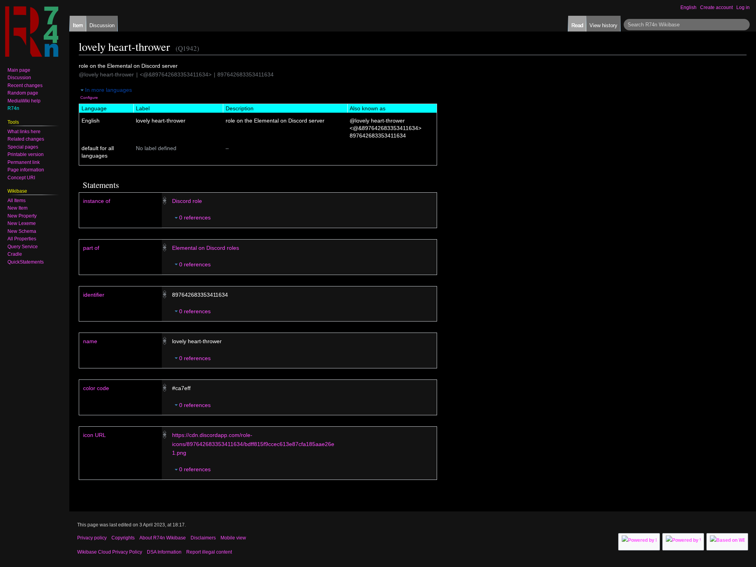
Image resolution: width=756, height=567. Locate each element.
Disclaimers (203, 538)
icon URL (94, 435)
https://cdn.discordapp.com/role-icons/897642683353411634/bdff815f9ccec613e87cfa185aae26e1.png (253, 444)
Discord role (187, 201)
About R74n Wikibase (162, 538)
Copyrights (123, 538)
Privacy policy (92, 538)
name (90, 341)
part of (91, 248)
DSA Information (164, 552)
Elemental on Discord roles (205, 248)
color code (96, 388)
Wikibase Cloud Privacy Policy (109, 552)
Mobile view (233, 538)
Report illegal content (209, 552)
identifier (93, 295)
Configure (89, 97)
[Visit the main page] (31, 31)
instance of (96, 201)
